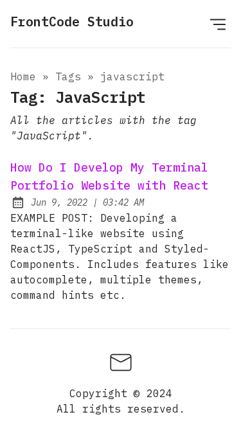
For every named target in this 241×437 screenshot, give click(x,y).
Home (23, 76)
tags (68, 76)
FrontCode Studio (72, 21)
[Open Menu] (218, 23)
